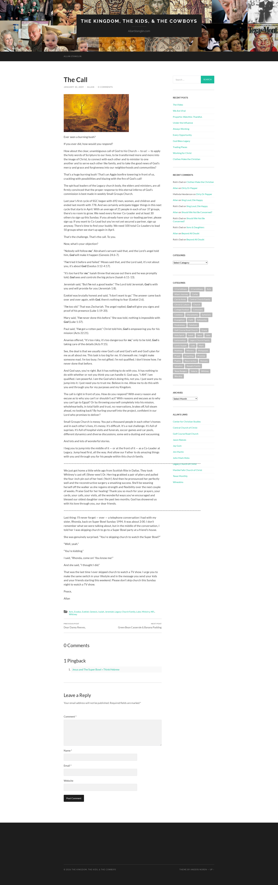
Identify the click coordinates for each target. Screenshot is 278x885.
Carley (195, 294)
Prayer (177, 356)
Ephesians (206, 314)
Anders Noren (199, 869)
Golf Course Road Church (186, 330)
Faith (191, 320)
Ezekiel (85, 611)
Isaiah (101, 611)
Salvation (178, 366)
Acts (71, 611)
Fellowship (202, 320)
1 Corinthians (180, 289)
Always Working (181, 128)
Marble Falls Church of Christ (187, 470)
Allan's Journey (181, 294)
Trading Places (180, 147)
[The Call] (96, 112)
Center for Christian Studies (187, 421)
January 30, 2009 (74, 87)
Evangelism (179, 320)
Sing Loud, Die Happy (192, 200)
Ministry (146, 611)
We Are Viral (179, 110)
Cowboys (178, 314)
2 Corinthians (197, 289)
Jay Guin (177, 445)
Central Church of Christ (185, 427)
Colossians (198, 309)
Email (68, 765)
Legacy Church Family (125, 611)
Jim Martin (178, 451)
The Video (178, 104)
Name (68, 750)
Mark (201, 345)
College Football (181, 309)
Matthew (178, 350)
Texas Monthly (180, 476)
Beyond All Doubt (190, 233)
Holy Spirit (179, 335)
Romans (204, 361)
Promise (201, 356)
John (208, 335)
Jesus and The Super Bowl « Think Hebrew (95, 669)
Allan (90, 87)
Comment (70, 716)
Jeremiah (109, 611)
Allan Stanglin (73, 56)
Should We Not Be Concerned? (197, 212)
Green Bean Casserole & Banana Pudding (140, 626)
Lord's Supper (180, 345)
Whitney (73, 614)
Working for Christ (182, 153)
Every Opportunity (182, 134)
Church (196, 304)
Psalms (177, 361)
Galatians (193, 325)
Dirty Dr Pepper (189, 188)
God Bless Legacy (181, 141)
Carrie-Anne (180, 299)
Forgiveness (179, 325)
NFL (153, 611)
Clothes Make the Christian (186, 159)
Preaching (189, 356)
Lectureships (180, 340)
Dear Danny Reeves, (75, 626)
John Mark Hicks (181, 457)
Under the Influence (183, 122)
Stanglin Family (193, 366)
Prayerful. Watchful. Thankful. (187, 116)
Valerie (194, 371)
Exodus (77, 611)
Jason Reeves (179, 439)
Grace (204, 330)
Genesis (93, 611)
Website (68, 780)
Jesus (199, 335)
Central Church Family (200, 299)
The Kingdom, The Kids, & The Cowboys (139, 21)
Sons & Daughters (195, 227)
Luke (138, 611)
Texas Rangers (180, 371)
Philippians (203, 350)
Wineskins (178, 482)
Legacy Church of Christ (185, 464)
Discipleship (192, 314)
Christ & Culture (181, 304)
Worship (178, 376)
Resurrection (190, 361)
